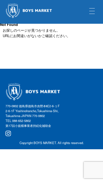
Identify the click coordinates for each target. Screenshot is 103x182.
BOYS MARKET (45, 143)
